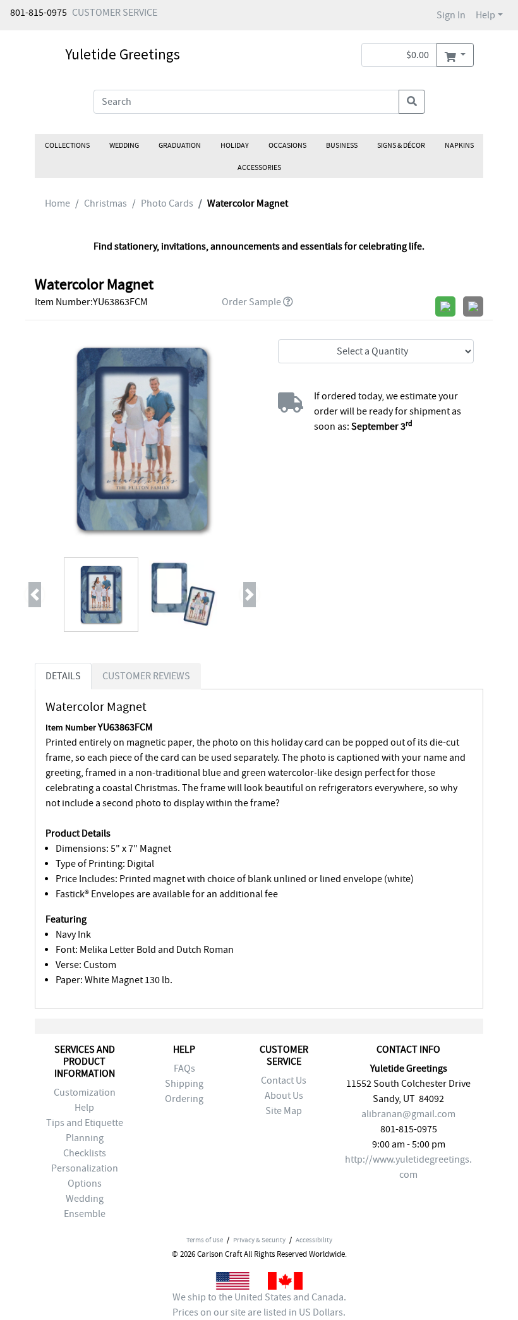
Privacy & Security (259, 1239)
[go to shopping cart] (455, 55)
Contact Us (283, 1080)
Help (485, 15)
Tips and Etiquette (84, 1123)
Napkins (459, 145)
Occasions (287, 145)
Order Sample (251, 302)
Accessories (259, 167)
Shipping (184, 1083)
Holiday (234, 145)
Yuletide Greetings (122, 54)
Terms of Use (204, 1239)
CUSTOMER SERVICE (114, 12)
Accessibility (314, 1239)
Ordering (184, 1099)
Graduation (180, 145)
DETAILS (63, 676)
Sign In (451, 15)
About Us (284, 1095)
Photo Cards (167, 203)
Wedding (124, 145)
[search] (412, 102)
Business (342, 145)
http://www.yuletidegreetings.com (408, 1167)
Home (57, 203)
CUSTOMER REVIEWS (146, 676)
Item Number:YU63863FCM (91, 302)
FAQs (184, 1068)
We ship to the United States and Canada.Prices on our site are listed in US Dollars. (259, 1305)
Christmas (105, 203)
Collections (67, 145)
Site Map (283, 1111)
